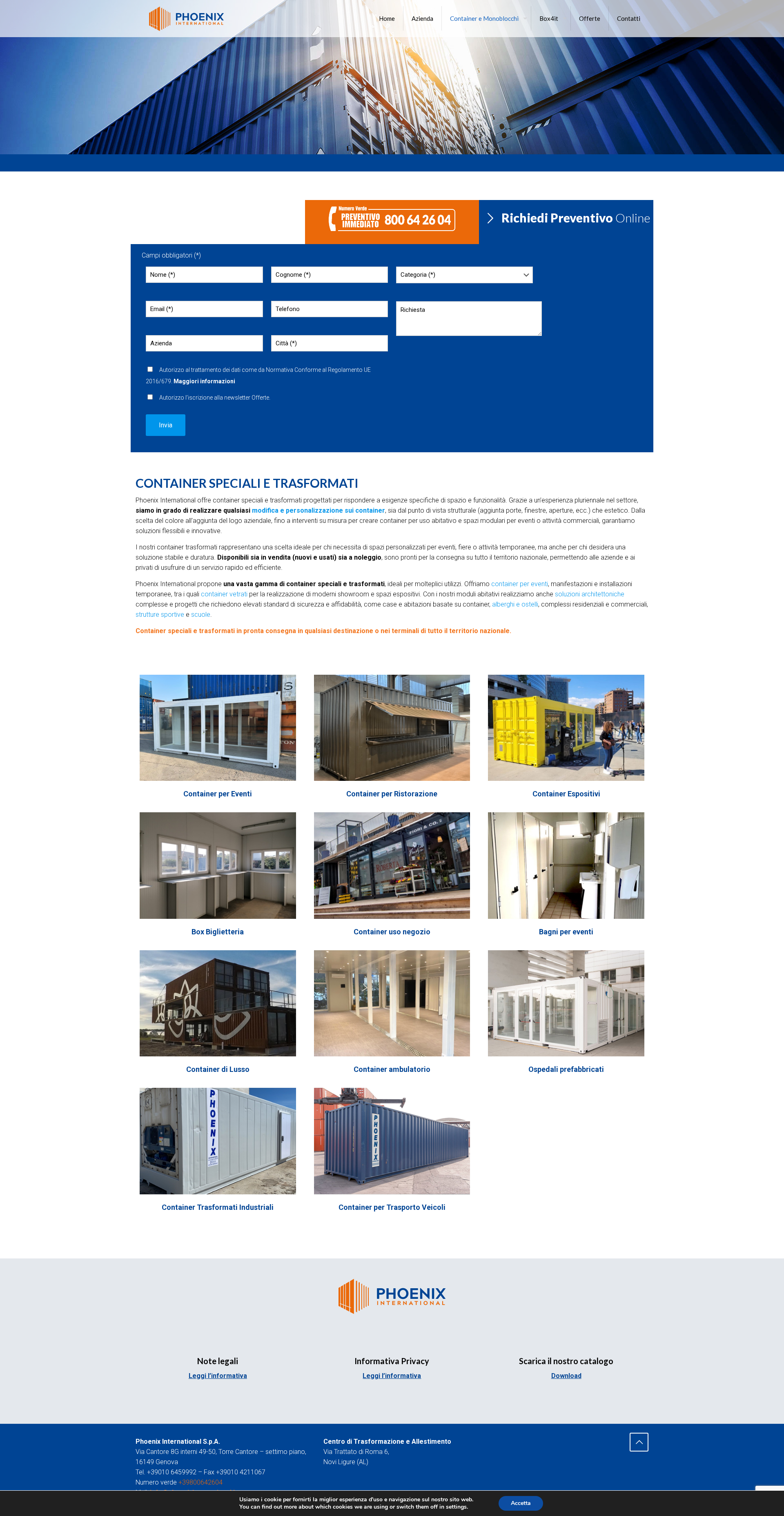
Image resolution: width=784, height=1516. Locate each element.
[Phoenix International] (186, 18)
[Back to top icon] (639, 1442)
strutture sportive (160, 614)
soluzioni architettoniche (589, 594)
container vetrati (224, 594)
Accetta (521, 1503)
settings (456, 1507)
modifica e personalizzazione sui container (318, 510)
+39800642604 (200, 1482)
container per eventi (519, 584)
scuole (200, 614)
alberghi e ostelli (515, 604)
